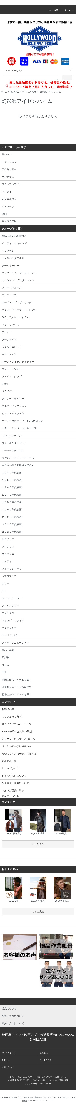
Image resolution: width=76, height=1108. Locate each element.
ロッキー (7, 332)
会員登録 (44, 1053)
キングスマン (9, 354)
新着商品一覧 (9, 761)
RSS (42, 1084)
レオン (5, 383)
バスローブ (8, 206)
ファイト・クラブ (12, 376)
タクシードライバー (13, 398)
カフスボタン (9, 199)
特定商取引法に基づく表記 (18, 1080)
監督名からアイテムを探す (16, 694)
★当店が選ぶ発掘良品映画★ (18, 465)
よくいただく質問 (12, 716)
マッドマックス (10, 324)
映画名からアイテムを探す (23, 92)
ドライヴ (7, 391)
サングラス (8, 176)
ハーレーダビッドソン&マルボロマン (22, 420)
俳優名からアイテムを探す (16, 687)
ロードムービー (10, 635)
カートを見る (45, 1060)
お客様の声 (8, 709)
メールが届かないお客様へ (16, 746)
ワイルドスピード (12, 346)
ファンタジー (9, 613)
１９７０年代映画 (12, 494)
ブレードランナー (12, 369)
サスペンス (8, 554)
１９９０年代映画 (12, 509)
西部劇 (5, 657)
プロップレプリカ (12, 184)
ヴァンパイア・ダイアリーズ (18, 457)
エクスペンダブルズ (13, 258)
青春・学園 (8, 650)
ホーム (4, 92)
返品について (60, 1077)
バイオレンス (9, 627)
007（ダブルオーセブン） (16, 317)
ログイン (6, 1060)
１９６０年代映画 (12, 487)
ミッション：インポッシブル (18, 280)
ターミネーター (10, 265)
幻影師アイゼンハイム (50, 92)
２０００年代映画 (12, 517)
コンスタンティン (12, 435)
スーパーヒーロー (12, 598)
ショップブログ (10, 768)
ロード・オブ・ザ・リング (16, 302)
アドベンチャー (10, 605)
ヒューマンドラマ (12, 568)
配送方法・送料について (15, 783)
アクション (8, 546)
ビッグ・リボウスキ (13, 413)
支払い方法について (26, 1077)
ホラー (5, 583)
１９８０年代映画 (12, 502)
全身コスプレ (9, 221)
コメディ (7, 561)
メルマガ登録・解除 (13, 790)
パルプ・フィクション (14, 406)
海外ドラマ (8, 539)
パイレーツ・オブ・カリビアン (19, 309)
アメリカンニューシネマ (15, 642)
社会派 (5, 664)
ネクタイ (7, 191)
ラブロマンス (9, 576)
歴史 (4, 672)
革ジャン (7, 154)
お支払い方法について (14, 775)
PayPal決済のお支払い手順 (17, 731)
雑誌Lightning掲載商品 (14, 236)
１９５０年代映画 (12, 480)
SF (3, 590)
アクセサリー (9, 169)
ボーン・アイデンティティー (18, 361)
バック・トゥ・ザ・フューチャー (20, 272)
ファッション (9, 162)
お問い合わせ (7, 1067)
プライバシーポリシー (40, 1080)
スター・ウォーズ (12, 287)
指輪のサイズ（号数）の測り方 (19, 753)
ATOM (48, 1084)
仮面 (4, 213)
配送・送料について (44, 1077)
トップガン (8, 250)
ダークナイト (9, 339)
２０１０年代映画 (12, 524)
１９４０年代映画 (12, 472)
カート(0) (53, 10)
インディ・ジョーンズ (14, 243)
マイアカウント (10, 796)
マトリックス (9, 295)
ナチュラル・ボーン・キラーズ (19, 428)
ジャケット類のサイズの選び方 (19, 738)
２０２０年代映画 (12, 531)
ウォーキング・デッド (14, 443)
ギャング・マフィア (13, 620)
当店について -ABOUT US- (17, 724)
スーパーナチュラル (13, 450)
